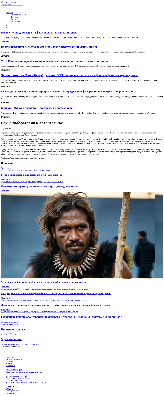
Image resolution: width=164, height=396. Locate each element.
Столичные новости (19, 15)
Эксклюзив (15, 21)
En (7, 27)
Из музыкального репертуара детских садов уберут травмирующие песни (49, 46)
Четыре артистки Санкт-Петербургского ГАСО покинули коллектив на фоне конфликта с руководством (69, 75)
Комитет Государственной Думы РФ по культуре (26, 382)
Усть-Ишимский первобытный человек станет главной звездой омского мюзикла (54, 61)
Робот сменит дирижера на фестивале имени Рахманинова (39, 32)
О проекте (10, 386)
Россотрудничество (14, 380)
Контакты (10, 393)
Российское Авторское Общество (19, 378)
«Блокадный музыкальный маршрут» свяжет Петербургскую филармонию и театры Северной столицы (69, 91)
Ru (7, 25)
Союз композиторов (14, 370)
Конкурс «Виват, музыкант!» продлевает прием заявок (37, 107)
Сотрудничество (12, 391)
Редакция (9, 389)
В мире (13, 19)
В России (14, 17)
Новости (9, 13)
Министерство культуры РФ (17, 376)
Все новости (6, 168)
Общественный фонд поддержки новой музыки (25, 372)
